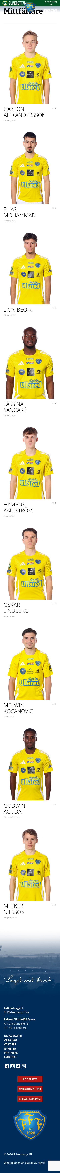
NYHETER (10, 1048)
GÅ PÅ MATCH (13, 1036)
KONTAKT (10, 1057)
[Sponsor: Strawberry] (51, 4)
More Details (31, 62)
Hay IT (42, 1163)
